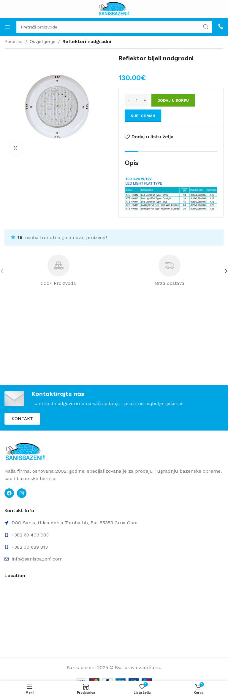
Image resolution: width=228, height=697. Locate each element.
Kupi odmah (143, 116)
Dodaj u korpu (173, 100)
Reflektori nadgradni (86, 41)
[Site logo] (114, 8)
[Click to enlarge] (15, 148)
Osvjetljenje (43, 41)
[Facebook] (9, 493)
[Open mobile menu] (7, 27)
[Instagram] (21, 493)
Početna (13, 41)
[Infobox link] (221, 27)
